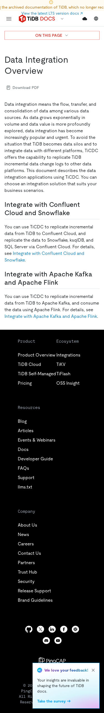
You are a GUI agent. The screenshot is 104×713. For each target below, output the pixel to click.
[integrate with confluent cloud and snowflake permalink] (74, 213)
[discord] (46, 640)
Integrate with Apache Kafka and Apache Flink (50, 316)
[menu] (8, 18)
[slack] (75, 629)
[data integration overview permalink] (47, 70)
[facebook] (64, 629)
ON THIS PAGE (48, 35)
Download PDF (25, 87)
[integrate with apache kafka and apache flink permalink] (62, 282)
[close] (93, 670)
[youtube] (58, 640)
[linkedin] (52, 629)
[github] (29, 629)
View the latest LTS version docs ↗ (52, 13)
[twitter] (40, 629)
